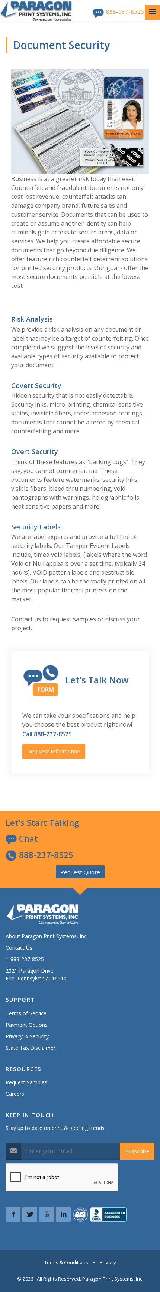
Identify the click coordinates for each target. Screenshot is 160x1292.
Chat (27, 838)
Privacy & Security (27, 1036)
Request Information (53, 751)
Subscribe (137, 1151)
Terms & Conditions (66, 1262)
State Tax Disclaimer (30, 1047)
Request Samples (26, 1082)
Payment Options (27, 1024)
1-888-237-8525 (25, 959)
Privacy (108, 1262)
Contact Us (19, 947)
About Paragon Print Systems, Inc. (47, 936)
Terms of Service (26, 1013)
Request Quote (80, 872)
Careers (15, 1093)
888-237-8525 (125, 11)
